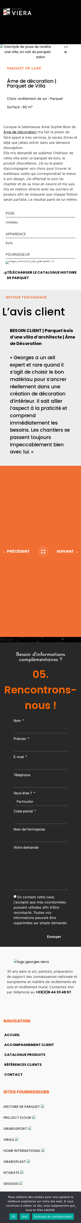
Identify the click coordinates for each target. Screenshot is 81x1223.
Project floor (17, 1117)
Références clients (23, 1064)
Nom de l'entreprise (29, 829)
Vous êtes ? (23, 793)
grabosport (15, 1128)
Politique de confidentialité (53, 1216)
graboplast (15, 1161)
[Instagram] (24, 1004)
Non (25, 1216)
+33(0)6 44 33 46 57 (53, 992)
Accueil (12, 1034)
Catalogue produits (24, 1054)
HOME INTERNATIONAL (22, 1150)
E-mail (19, 757)
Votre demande (26, 848)
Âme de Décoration (20, 132)
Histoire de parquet (22, 1106)
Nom (18, 721)
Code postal (24, 811)
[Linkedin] (11, 1004)
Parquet (21, 639)
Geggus (11, 1183)
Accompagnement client (29, 1044)
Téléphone (22, 775)
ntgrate (11, 1172)
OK (13, 1216)
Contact (13, 1074)
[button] (75, 12)
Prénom (20, 739)
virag (9, 1139)
